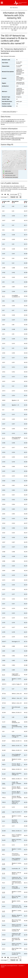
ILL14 (3, 887)
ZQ (15, 30)
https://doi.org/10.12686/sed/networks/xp (12, 138)
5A (22, 21)
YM (14, 28)
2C (20, 27)
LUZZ (3, 812)
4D (19, 21)
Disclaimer (21, 965)
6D (23, 27)
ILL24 (3, 897)
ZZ (16, 24)
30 (17, 21)
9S (12, 23)
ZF (25, 28)
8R (2, 23)
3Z (18, 27)
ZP (12, 30)
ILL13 (3, 438)
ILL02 (3, 679)
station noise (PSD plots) (9, 111)
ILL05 (3, 911)
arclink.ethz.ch (10, 121)
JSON (16, 139)
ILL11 (3, 296)
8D (25, 21)
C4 (15, 23)
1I (14, 21)
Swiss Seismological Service (10, 965)
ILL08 (3, 760)
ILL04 (3, 892)
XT (8, 28)
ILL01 (3, 901)
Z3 (20, 28)
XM (6, 28)
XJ (22, 23)
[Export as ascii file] (20, 197)
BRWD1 (4, 726)
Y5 (17, 28)
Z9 (22, 28)
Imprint (2, 966)
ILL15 (3, 916)
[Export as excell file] (17, 197)
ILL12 (3, 674)
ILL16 (3, 873)
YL (11, 28)
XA (26, 27)
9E (10, 23)
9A (7, 23)
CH (12, 21)
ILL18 (3, 755)
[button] (2, 2)
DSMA (3, 868)
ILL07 (3, 849)
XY (25, 23)
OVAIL (3, 783)
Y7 (11, 24)
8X (4, 23)
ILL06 (3, 864)
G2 (18, 23)
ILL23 (3, 920)
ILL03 (3, 816)
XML (19, 139)
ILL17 (3, 859)
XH (3, 28)
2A (15, 27)
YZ (14, 24)
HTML (13, 139)
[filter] (4, 202)
